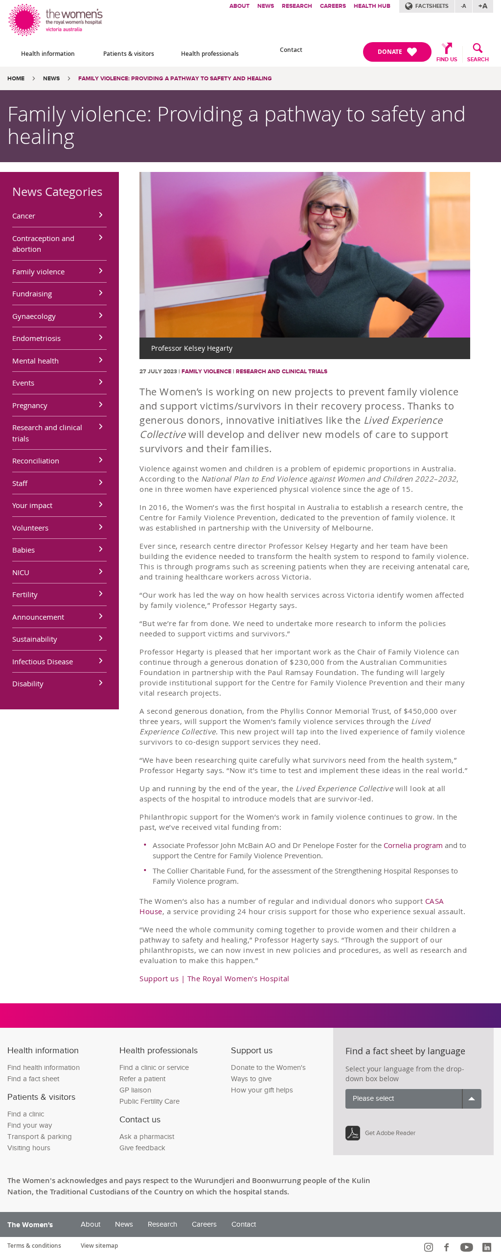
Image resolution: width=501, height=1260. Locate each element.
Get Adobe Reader (390, 1133)
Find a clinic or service (154, 1067)
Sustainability (34, 639)
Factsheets (432, 6)
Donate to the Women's (268, 1067)
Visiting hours (28, 1148)
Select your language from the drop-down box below (404, 1073)
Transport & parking (39, 1136)
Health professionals (210, 53)
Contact (291, 50)
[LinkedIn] (488, 1247)
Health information (48, 53)
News (265, 6)
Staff (19, 483)
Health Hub (372, 6)
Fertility (25, 594)
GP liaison (135, 1090)
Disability (28, 683)
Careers (333, 6)
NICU (20, 572)
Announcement (38, 617)
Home (15, 78)
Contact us (139, 1120)
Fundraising (32, 293)
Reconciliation (35, 460)
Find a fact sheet (33, 1079)
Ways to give (251, 1079)
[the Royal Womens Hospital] (56, 18)
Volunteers (30, 528)
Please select (373, 1098)
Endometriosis (36, 338)
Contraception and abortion (43, 243)
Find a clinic (25, 1114)
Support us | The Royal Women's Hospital (214, 978)
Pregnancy (29, 405)
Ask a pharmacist (146, 1136)
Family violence (38, 271)
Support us (252, 1050)
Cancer (23, 215)
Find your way (29, 1125)
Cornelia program (413, 845)
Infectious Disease (42, 661)
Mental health (35, 360)
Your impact (32, 505)
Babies (23, 550)
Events (23, 383)
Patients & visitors (128, 53)
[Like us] (448, 1247)
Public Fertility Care (149, 1101)
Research (297, 6)
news (51, 78)
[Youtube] (468, 1247)
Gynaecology (34, 316)
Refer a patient (142, 1079)
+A (482, 6)
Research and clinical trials (47, 432)
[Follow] (429, 1247)
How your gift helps (262, 1090)
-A (463, 6)
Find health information (43, 1067)
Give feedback (142, 1148)
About (239, 6)
